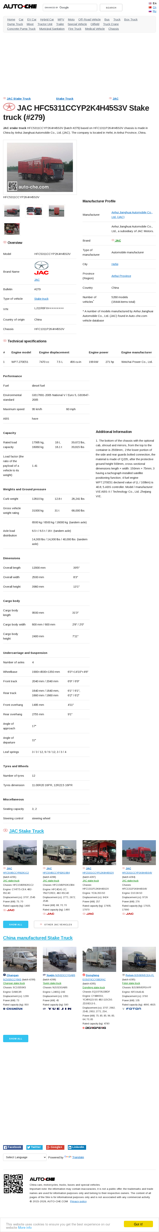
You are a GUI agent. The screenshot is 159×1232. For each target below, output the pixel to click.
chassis (113, 28)
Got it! (138, 1224)
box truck (130, 19)
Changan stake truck (14, 983)
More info (25, 1227)
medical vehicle (95, 28)
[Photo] (40, 167)
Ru (154, 11)
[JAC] (55, 268)
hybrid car (47, 19)
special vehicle (77, 24)
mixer (30, 24)
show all (15, 924)
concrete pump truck (21, 28)
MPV (61, 19)
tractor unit (44, 24)
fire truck (74, 28)
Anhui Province (121, 275)
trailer (60, 24)
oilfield (95, 24)
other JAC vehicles (57, 924)
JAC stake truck (11, 880)
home (11, 19)
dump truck (15, 24)
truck (116, 19)
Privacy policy (78, 1201)
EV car (31, 19)
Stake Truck (64, 98)
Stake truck (41, 298)
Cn (154, 7)
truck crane (111, 24)
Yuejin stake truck (52, 983)
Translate (78, 1157)
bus (107, 19)
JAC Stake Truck (19, 98)
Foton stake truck (131, 983)
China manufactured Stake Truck (38, 937)
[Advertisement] (79, 63)
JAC (115, 98)
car (21, 19)
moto (71, 19)
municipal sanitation (52, 28)
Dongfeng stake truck (94, 987)
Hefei (114, 264)
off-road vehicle (89, 19)
